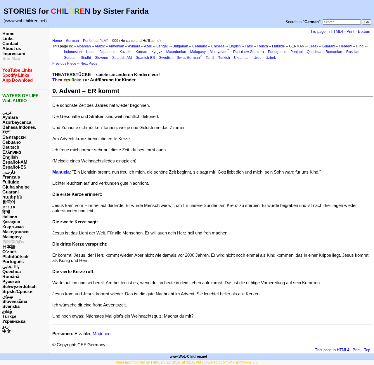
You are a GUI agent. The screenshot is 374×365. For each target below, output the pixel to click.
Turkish (224, 58)
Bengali (162, 46)
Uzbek (271, 58)
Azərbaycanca (16, 122)
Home (8, 33)
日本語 (8, 246)
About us (11, 48)
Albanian (84, 46)
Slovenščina (14, 301)
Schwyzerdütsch (19, 286)
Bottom (364, 31)
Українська (13, 321)
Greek (313, 46)
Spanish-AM (122, 58)
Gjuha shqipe (16, 186)
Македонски (15, 231)
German (72, 41)
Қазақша (11, 221)
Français (11, 176)
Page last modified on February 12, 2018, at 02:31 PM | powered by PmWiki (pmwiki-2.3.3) (187, 362)
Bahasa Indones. (19, 127)
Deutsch (10, 147)
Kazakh (125, 52)
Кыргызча (13, 226)
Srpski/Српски (17, 291)
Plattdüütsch (15, 256)
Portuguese (277, 52)
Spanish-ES (145, 58)
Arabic (100, 46)
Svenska (11, 306)
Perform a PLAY (95, 41)
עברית (8, 206)
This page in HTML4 (326, 31)
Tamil (210, 58)
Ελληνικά (11, 152)
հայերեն (12, 196)
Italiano (9, 216)
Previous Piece (64, 63)
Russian (352, 52)
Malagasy (12, 236)
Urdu (258, 58)
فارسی (8, 171)
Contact (10, 43)
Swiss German (188, 58)
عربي (7, 112)
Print (350, 31)
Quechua (11, 271)
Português (13, 261)
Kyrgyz (156, 52)
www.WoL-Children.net (188, 356)
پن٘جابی (10, 266)
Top (367, 350)
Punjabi (296, 52)
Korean (141, 52)
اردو (6, 326)
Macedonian (176, 52)
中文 (6, 331)
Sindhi (86, 58)
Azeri (148, 46)
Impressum (13, 53)
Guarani (10, 191)
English (10, 157)
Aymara (10, 117)
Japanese (107, 52)
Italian (91, 52)
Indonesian (73, 52)
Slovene (101, 58)
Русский (11, 281)
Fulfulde (10, 181)
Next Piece (89, 63)
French (262, 46)
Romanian (333, 52)
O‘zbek (9, 251)
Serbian (70, 58)
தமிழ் (7, 311)
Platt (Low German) (248, 52)
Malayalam (218, 52)
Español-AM (14, 162)
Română (10, 276)
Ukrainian (242, 58)
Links (7, 38)
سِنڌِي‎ (7, 296)
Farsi (249, 46)
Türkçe (9, 316)
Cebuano (11, 142)
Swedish (166, 58)
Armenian (116, 46)
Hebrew (345, 46)
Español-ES (14, 166)
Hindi (360, 46)
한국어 (8, 201)
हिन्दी (6, 211)
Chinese (218, 46)
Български (14, 137)
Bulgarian (180, 46)
